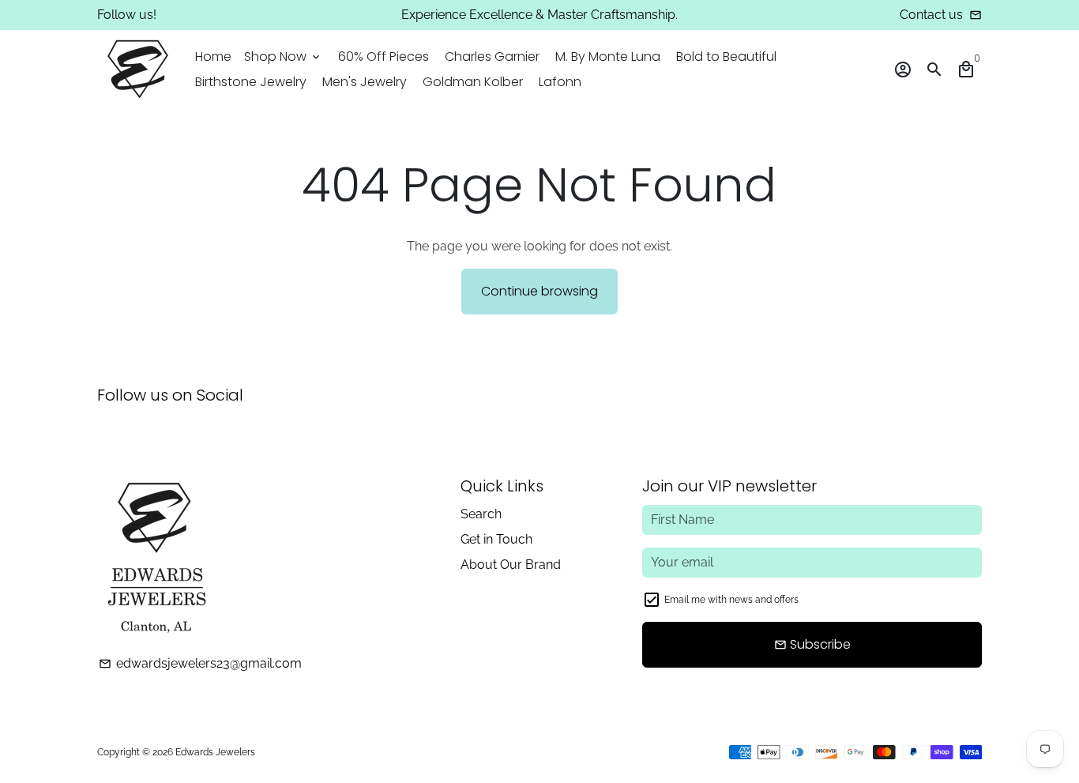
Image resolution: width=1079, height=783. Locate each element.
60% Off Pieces (383, 56)
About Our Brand (511, 564)
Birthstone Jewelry (250, 82)
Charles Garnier (492, 56)
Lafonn (560, 82)
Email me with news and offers (731, 599)
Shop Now (283, 56)
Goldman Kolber (473, 82)
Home (213, 56)
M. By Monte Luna (607, 56)
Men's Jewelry (364, 82)
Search (481, 513)
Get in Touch (496, 539)
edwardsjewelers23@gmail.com (200, 663)
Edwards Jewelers (215, 752)
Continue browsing (539, 291)
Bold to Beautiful (726, 56)
